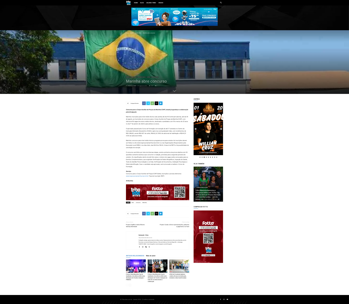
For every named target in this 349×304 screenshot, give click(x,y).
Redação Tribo (132, 85)
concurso (138, 202)
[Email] (156, 103)
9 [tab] (216, 157)
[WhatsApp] (152, 103)
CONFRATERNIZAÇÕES (202, 192)
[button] (221, 3)
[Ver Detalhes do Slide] (208, 236)
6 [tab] (210, 157)
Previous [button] (195, 129)
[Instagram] (143, 247)
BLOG (142, 3)
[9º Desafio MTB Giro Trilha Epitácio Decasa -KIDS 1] (208, 184)
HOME (136, 3)
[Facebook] (144, 103)
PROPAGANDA (155, 77)
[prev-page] (127, 285)
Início (127, 33)
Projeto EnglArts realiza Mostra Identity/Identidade (135, 225)
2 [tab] (202, 157)
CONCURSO (138, 33)
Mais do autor (151, 256)
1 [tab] (199, 157)
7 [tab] (212, 157)
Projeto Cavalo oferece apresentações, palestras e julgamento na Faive (174, 225)
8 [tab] (214, 157)
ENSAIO (161, 3)
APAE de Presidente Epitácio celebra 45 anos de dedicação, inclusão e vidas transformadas (177, 276)
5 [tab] (208, 157)
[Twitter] (148, 103)
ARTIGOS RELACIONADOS (135, 256)
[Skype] (146, 247)
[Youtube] (227, 299)
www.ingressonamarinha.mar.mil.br (137, 176)
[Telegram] (161, 103)
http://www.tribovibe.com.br (145, 237)
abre (133, 202)
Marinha (145, 202)
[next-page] (130, 285)
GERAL (148, 77)
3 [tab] (204, 157)
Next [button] (221, 129)
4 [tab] (206, 157)
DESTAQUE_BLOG (142, 77)
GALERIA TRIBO (151, 3)
